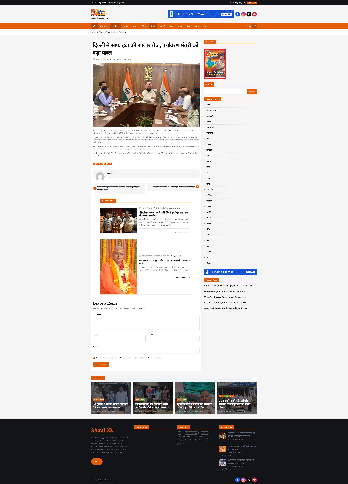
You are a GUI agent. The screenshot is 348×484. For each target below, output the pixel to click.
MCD (209, 104)
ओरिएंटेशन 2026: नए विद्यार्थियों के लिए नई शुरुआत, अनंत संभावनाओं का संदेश (228, 286)
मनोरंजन (143, 26)
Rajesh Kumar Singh (184, 436)
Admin (97, 461)
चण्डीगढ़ (209, 150)
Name (96, 335)
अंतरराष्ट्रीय (104, 26)
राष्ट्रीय (114, 26)
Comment (97, 314)
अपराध (126, 26)
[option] (111, 398)
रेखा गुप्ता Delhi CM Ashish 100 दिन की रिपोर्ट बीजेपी (191, 440)
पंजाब (208, 178)
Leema (97, 59)
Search (209, 84)
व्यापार (180, 26)
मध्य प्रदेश (210, 189)
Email (150, 335)
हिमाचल (209, 263)
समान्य (197, 26)
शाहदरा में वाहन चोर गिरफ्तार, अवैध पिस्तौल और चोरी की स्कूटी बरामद (225, 303)
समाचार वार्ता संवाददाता (147, 208)
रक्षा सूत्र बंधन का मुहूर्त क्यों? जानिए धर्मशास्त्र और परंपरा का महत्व (224, 291)
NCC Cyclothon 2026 (191, 433)
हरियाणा (209, 257)
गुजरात (209, 144)
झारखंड (209, 161)
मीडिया (153, 26)
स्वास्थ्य (206, 26)
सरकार (210, 440)
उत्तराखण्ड (210, 133)
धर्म (161, 256)
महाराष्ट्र (209, 201)
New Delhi (205, 433)
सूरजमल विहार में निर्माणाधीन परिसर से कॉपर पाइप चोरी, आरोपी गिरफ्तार (225, 308)
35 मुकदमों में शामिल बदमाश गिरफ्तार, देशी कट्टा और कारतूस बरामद (225, 297)
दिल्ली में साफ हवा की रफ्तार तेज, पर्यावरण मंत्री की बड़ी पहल (111, 32)
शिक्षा (188, 26)
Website (96, 346)
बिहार (208, 184)
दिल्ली (102, 59)
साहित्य (180, 443)
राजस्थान (209, 218)
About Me (102, 430)
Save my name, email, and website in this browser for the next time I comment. (129, 358)
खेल (134, 26)
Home (93, 32)
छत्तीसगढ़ (209, 155)
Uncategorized (213, 110)
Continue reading (181, 233)
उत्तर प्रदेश (210, 127)
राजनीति (162, 26)
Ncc (180, 433)
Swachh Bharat (199, 436)
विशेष (171, 26)
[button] (253, 378)
